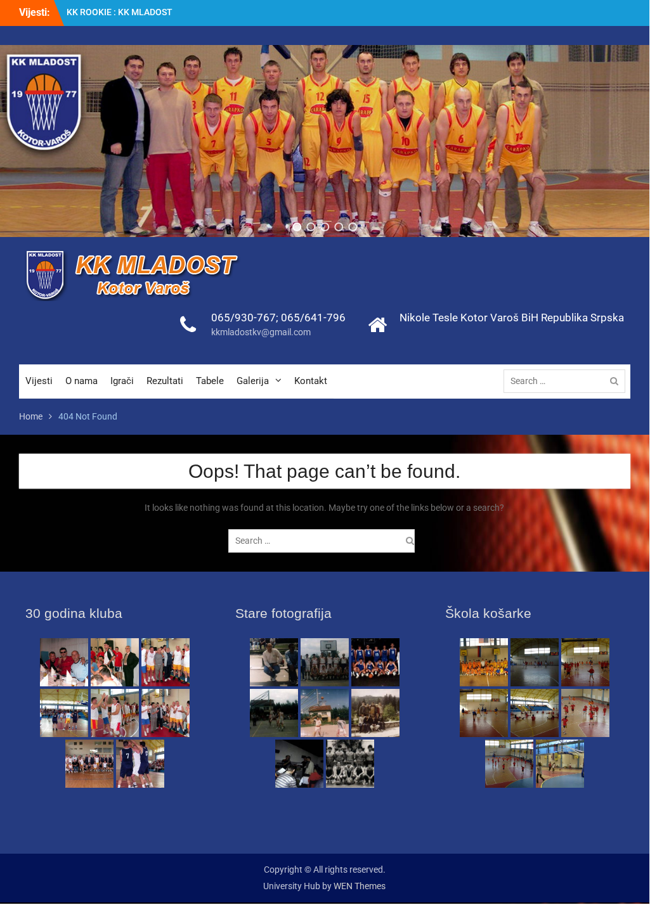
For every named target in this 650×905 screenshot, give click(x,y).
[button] (296, 226)
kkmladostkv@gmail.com (261, 332)
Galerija (253, 381)
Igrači (122, 381)
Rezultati (164, 381)
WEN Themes (360, 886)
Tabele (210, 381)
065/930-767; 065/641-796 (278, 317)
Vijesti (39, 381)
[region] (325, 141)
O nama (81, 381)
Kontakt (310, 381)
